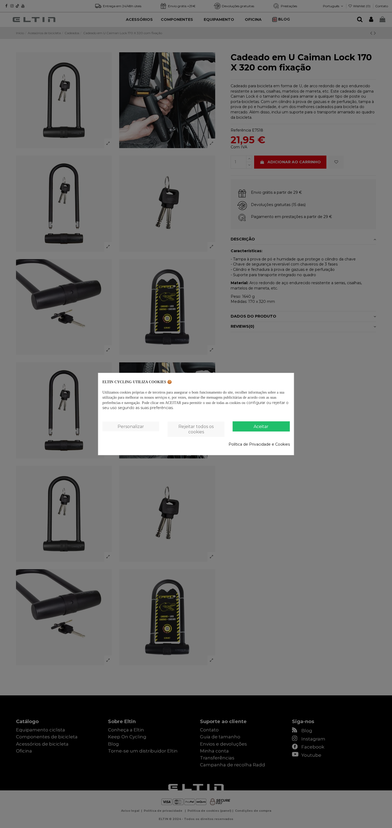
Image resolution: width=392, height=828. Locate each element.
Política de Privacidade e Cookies (259, 444)
